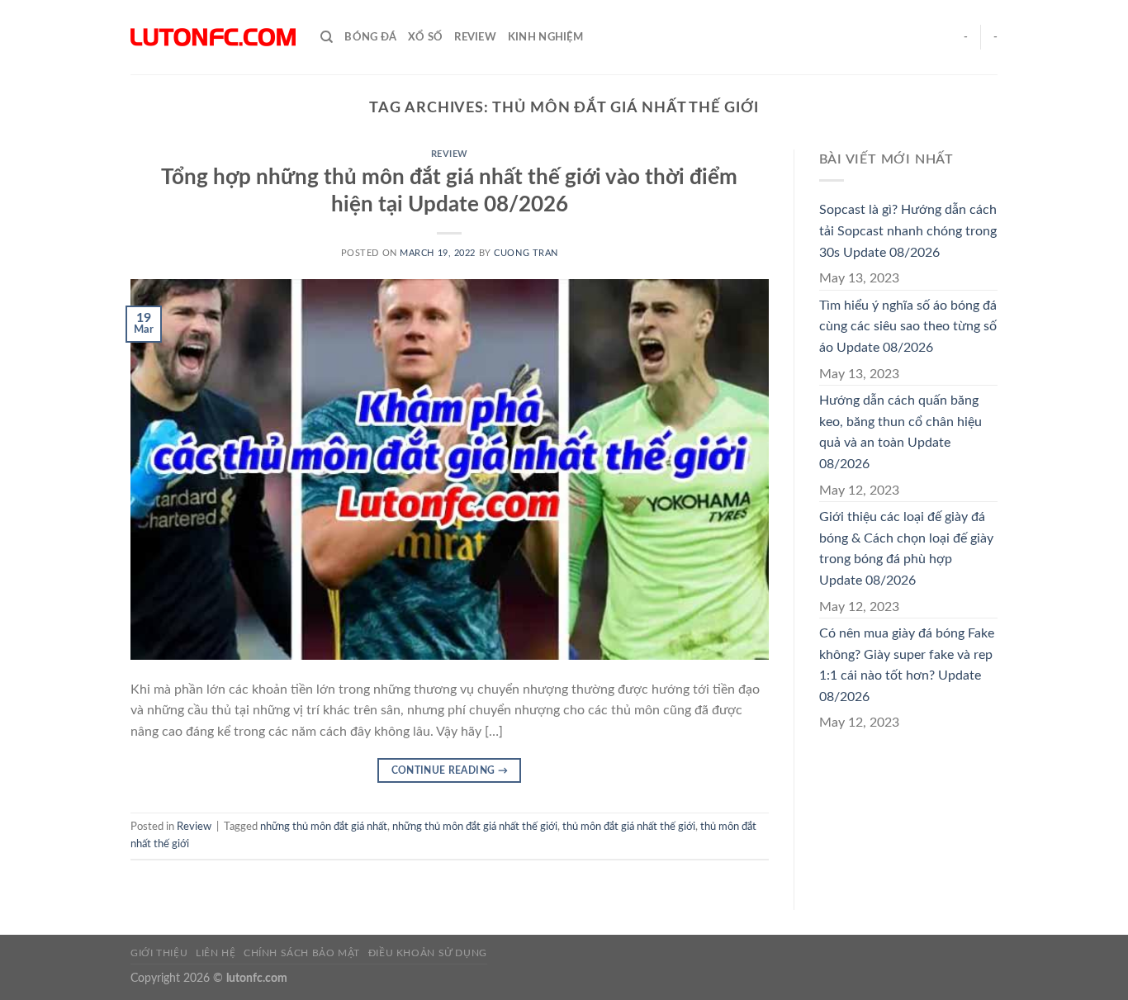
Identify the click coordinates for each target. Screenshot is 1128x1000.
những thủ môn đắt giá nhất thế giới (474, 827)
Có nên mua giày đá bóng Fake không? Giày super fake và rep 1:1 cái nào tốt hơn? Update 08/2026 (906, 665)
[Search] (326, 37)
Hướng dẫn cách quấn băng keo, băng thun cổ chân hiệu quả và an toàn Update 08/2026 (900, 432)
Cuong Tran (526, 253)
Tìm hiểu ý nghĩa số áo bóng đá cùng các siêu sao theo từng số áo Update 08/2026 (908, 326)
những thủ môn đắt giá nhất (323, 827)
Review (475, 37)
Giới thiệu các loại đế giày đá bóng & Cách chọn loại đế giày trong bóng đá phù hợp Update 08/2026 (906, 548)
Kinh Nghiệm (545, 37)
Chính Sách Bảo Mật (302, 953)
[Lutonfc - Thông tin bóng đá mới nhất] (213, 37)
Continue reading (450, 770)
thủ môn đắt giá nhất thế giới (628, 827)
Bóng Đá (370, 37)
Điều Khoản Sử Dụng (427, 953)
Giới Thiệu (158, 953)
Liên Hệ (215, 953)
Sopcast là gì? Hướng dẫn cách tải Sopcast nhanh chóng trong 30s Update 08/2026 (908, 230)
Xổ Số (425, 37)
